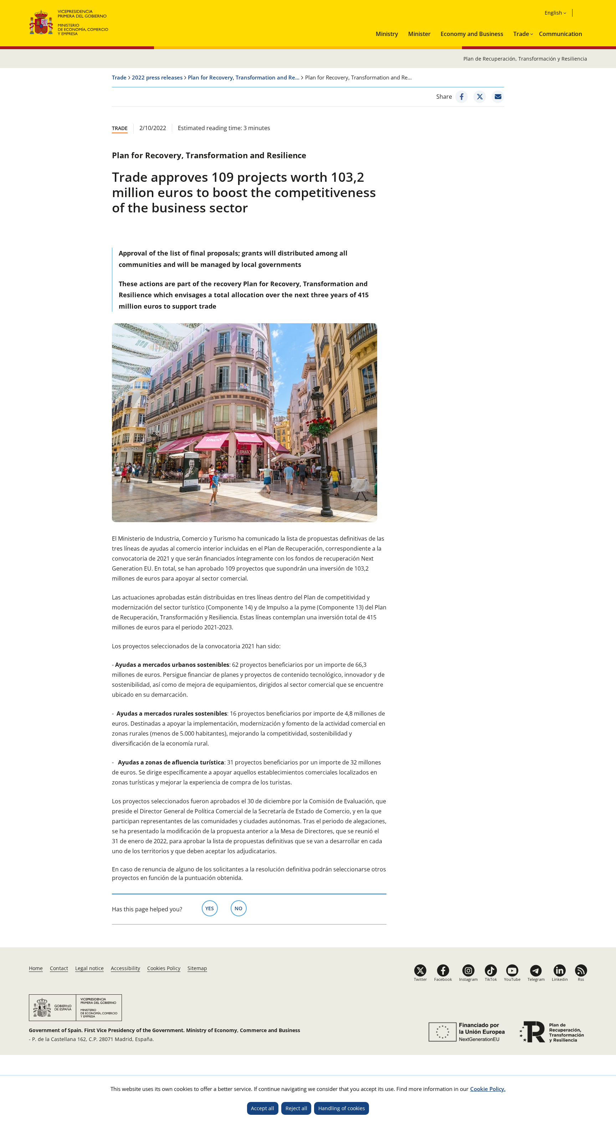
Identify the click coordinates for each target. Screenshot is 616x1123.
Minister (419, 34)
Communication (560, 34)
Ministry (387, 34)
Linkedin (560, 979)
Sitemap (197, 968)
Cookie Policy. (487, 1088)
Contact (59, 968)
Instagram (468, 979)
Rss (581, 979)
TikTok (491, 979)
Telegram (536, 979)
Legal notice (89, 968)
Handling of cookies (341, 1108)
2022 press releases (157, 77)
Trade (521, 34)
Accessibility (125, 968)
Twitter (420, 979)
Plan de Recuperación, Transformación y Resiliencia (525, 58)
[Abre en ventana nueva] (465, 1032)
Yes (211, 908)
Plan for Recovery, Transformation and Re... (243, 77)
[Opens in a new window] (461, 97)
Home (36, 968)
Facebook (443, 979)
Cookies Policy (163, 968)
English (553, 12)
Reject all (296, 1108)
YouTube (512, 979)
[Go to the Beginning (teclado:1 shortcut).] (69, 21)
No (241, 908)
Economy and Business (472, 34)
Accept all (262, 1108)
